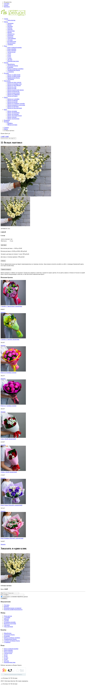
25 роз (9, 55)
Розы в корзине (11, 50)
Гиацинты (10, 37)
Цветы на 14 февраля (13, 94)
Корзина (6, 606)
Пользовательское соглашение (12, 608)
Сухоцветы (10, 71)
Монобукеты (11, 64)
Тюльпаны (10, 23)
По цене (6, 73)
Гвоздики (10, 26)
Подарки (6, 121)
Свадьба (6, 620)
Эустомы (10, 40)
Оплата (6, 5)
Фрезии (9, 32)
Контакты (7, 6)
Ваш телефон (4, 594)
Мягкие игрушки (12, 124)
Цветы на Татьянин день (14, 84)
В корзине (7, 120)
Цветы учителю (11, 117)
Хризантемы (11, 31)
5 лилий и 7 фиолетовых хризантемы (11, 306)
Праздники (7, 81)
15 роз (9, 53)
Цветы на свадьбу (12, 102)
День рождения (8, 626)
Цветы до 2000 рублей (13, 76)
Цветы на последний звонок (15, 90)
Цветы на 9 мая (11, 88)
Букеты (6, 62)
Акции (6, 18)
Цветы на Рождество (13, 91)
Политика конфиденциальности (13, 609)
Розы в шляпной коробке (14, 47)
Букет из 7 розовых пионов (8, 405)
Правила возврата (6, 269)
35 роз (9, 56)
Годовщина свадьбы (10, 622)
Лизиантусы (10, 34)
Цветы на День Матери (14, 85)
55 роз (6, 659)
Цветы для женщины (13, 112)
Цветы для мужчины (13, 118)
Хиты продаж (11, 20)
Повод (6, 97)
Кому (5, 109)
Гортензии (10, 35)
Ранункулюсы (11, 43)
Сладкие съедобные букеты (12, 640)
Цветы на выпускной (13, 93)
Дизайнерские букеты (13, 70)
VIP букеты (10, 79)
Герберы (9, 28)
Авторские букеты (12, 65)
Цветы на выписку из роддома (16, 105)
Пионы (9, 24)
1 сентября (7, 617)
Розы (5, 46)
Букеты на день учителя (14, 82)
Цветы (6, 21)
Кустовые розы (11, 41)
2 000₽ (2, 136)
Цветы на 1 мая (11, 87)
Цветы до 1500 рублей (13, 74)
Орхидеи (10, 29)
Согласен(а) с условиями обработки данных (15, 596)
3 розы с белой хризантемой (9, 472)
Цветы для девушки (13, 114)
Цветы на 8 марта (12, 96)
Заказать (3, 312)
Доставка (6, 3)
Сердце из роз (11, 52)
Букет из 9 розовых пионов (8, 372)
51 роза (9, 58)
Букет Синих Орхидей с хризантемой (11, 505)
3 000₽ (7, 136)
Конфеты (10, 123)
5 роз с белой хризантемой (8, 439)
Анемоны (10, 44)
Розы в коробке (11, 49)
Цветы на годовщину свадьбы (16, 103)
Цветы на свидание (13, 106)
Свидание (7, 625)
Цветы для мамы (12, 111)
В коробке (10, 67)
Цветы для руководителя (14, 115)
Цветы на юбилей (12, 100)
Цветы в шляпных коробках (15, 68)
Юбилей (6, 619)
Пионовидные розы (13, 61)
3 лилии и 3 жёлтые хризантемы (10, 339)
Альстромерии (11, 38)
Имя (2, 593)
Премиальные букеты (13, 77)
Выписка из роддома (10, 623)
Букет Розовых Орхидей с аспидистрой (12, 538)
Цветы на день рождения (14, 108)
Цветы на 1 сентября (13, 99)
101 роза (9, 59)
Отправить (4, 598)
